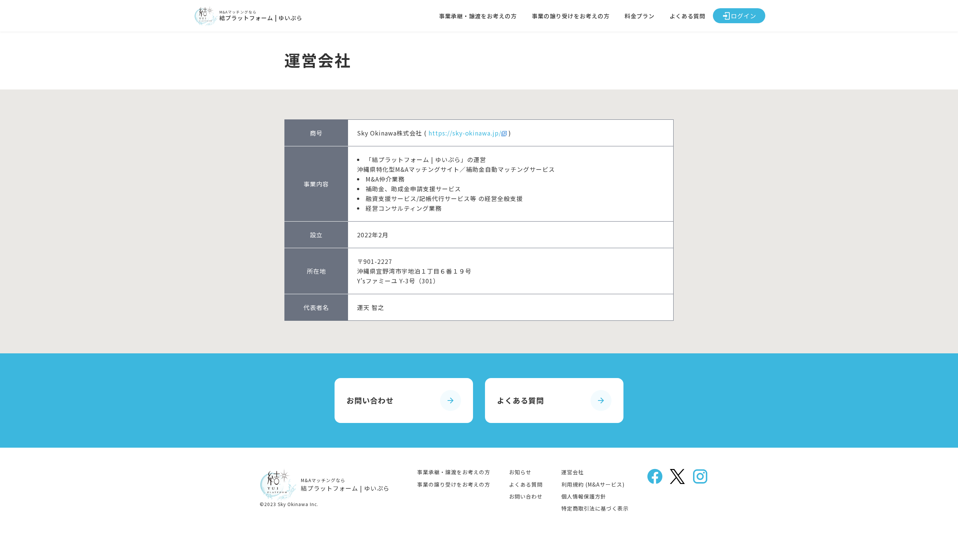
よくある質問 (687, 16)
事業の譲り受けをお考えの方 (571, 16)
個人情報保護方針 (583, 496)
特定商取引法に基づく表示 (595, 508)
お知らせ (520, 472)
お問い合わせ (526, 496)
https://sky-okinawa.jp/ (464, 132)
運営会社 (572, 472)
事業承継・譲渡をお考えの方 (478, 16)
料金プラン (640, 16)
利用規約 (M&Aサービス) (593, 484)
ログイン (743, 15)
